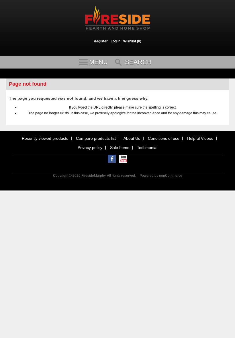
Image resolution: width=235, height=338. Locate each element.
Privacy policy (90, 147)
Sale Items (119, 147)
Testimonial (147, 147)
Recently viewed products (45, 138)
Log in (115, 41)
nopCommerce (170, 176)
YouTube (123, 158)
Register (101, 41)
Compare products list (96, 138)
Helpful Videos (200, 138)
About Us (132, 138)
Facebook (111, 158)
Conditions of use (163, 138)
